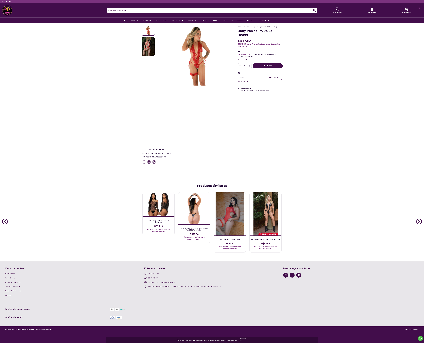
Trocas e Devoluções (12, 287)
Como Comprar (10, 278)
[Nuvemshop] (412, 330)
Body (253, 27)
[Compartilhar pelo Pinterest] (154, 163)
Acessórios (146, 20)
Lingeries (191, 20)
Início (123, 20)
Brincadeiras (161, 20)
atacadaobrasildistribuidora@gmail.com (161, 282)
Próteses (204, 20)
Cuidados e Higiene (245, 20)
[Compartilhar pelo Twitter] (149, 163)
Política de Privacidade (13, 291)
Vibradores (263, 20)
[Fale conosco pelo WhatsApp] (420, 338)
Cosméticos (177, 20)
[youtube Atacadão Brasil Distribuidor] (9, 1)
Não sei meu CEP (243, 81)
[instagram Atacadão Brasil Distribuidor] (3, 1)
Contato (8, 295)
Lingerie (246, 27)
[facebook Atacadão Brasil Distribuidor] (6, 1)
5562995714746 (153, 274)
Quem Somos (10, 274)
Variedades (227, 20)
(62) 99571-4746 (153, 278)
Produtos (133, 20)
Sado (215, 20)
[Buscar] (314, 10)
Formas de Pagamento (13, 282)
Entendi (243, 340)
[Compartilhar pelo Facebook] (144, 163)
